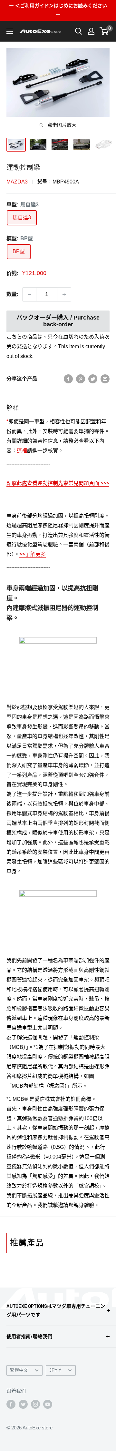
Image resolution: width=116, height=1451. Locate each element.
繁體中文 (19, 1370)
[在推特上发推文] (92, 379)
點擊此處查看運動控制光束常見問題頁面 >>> (57, 483)
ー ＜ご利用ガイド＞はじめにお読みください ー (58, 10)
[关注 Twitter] (23, 1404)
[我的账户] (91, 31)
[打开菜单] (9, 31)
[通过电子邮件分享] (105, 379)
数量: (12, 294)
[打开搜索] (78, 31)
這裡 (22, 450)
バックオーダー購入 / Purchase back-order (58, 321)
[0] (104, 31)
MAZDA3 (17, 181)
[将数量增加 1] (64, 294)
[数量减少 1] (29, 294)
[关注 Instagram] (35, 1404)
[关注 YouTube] (47, 1404)
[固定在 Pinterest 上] (80, 379)
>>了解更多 (32, 554)
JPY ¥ (55, 1370)
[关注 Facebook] (10, 1404)
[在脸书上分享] (68, 379)
